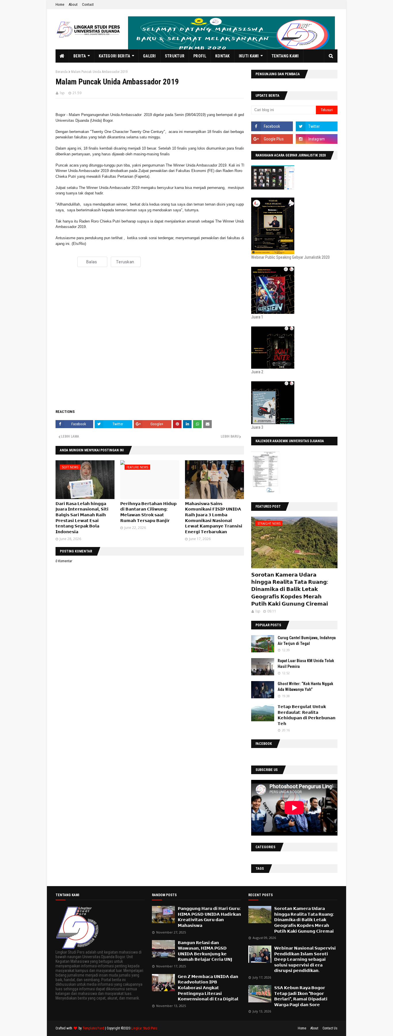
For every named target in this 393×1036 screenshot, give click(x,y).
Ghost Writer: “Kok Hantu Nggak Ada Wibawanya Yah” (305, 686)
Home (60, 4)
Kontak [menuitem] (222, 56)
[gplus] (272, 139)
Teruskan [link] (125, 262)
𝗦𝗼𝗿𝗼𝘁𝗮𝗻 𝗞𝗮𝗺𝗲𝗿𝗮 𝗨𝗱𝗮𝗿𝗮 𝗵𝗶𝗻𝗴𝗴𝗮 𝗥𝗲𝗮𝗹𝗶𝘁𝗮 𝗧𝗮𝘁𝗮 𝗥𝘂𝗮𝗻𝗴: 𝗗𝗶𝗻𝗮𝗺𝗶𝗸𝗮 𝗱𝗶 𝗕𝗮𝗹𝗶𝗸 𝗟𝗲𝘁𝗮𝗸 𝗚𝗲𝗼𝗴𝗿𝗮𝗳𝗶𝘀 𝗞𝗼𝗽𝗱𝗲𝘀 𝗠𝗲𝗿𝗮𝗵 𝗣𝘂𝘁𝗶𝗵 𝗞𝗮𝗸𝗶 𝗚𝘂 (289, 589)
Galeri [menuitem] (149, 56)
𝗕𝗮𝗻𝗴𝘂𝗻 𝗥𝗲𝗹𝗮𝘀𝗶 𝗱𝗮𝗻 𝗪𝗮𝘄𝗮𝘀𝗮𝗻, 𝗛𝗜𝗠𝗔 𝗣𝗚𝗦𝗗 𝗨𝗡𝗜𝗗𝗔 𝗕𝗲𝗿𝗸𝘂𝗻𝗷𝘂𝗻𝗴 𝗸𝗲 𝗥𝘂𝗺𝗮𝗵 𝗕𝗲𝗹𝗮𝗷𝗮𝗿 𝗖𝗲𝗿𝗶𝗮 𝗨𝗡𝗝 (205, 951)
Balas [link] (91, 262)
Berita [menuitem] (79, 56)
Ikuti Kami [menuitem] (249, 56)
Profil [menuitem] (199, 56)
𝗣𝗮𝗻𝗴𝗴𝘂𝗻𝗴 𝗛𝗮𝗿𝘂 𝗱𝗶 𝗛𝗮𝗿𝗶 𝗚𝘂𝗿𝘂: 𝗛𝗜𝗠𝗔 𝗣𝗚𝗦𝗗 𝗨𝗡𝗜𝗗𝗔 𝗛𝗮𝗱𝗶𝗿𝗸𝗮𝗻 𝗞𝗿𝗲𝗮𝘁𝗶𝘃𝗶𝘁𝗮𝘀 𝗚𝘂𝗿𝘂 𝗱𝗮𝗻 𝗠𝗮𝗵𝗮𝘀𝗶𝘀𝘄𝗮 (209, 917)
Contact (88, 4)
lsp (62, 92)
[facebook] (272, 126)
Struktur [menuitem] (174, 56)
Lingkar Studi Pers (144, 1028)
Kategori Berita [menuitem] (114, 56)
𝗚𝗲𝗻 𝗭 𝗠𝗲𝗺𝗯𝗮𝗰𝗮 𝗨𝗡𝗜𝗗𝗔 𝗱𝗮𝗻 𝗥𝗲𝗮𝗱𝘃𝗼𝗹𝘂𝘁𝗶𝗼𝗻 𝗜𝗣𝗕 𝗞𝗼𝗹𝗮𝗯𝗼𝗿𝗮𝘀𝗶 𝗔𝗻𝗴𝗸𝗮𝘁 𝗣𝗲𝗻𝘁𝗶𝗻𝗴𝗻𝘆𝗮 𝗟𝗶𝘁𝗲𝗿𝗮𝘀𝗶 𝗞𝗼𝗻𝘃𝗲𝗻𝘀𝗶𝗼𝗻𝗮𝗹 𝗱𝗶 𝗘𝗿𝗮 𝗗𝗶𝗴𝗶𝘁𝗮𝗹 (208, 987)
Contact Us (330, 1028)
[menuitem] (62, 56)
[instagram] (316, 139)
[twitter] (316, 126)
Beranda (62, 72)
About (73, 4)
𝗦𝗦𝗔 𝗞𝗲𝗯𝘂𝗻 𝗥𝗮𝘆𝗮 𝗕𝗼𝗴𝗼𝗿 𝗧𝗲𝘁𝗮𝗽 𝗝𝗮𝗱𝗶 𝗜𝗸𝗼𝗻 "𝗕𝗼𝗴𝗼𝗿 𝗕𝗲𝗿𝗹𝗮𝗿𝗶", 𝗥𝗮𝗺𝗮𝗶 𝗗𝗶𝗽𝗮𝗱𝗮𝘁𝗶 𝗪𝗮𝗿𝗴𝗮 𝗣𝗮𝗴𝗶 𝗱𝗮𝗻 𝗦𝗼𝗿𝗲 (300, 996)
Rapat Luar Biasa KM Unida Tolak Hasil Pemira (306, 663)
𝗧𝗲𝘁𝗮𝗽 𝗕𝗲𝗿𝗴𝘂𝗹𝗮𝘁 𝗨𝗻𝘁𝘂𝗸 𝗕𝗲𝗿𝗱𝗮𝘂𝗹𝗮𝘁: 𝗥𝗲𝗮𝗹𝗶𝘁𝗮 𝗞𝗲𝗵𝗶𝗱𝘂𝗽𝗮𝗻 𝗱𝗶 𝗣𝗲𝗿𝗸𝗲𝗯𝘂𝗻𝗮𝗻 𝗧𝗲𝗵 (306, 715)
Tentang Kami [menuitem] (285, 56)
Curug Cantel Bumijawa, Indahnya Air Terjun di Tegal (307, 640)
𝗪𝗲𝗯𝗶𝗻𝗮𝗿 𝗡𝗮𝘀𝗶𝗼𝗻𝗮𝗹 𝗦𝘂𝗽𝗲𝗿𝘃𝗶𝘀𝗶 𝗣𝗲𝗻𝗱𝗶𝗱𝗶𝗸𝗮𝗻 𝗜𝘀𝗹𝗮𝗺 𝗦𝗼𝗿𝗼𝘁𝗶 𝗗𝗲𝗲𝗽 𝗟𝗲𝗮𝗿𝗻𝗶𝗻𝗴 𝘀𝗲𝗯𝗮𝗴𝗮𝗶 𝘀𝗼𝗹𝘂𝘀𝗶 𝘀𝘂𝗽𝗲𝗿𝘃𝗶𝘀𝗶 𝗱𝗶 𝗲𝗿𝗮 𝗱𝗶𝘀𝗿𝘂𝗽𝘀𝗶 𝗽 (305, 959)
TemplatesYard (93, 1028)
